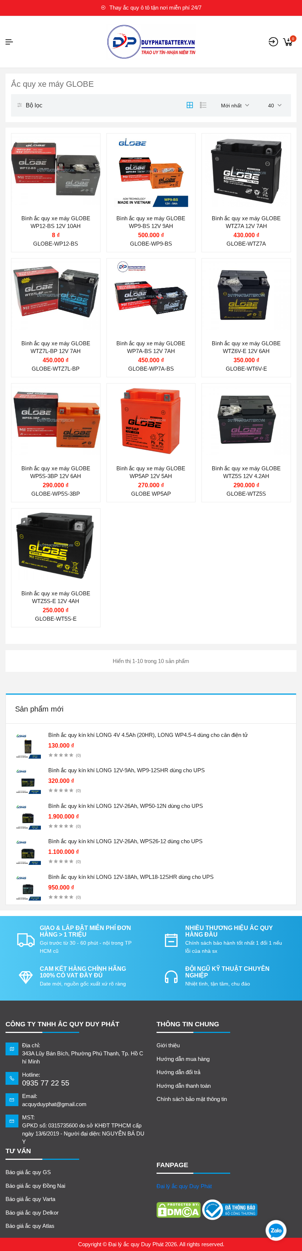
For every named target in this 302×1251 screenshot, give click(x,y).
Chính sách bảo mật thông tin (192, 1099)
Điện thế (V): (41, 161)
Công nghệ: (134, 190)
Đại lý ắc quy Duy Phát (184, 1186)
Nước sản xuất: (235, 190)
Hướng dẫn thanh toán (184, 1086)
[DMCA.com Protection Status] (179, 1210)
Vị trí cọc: (37, 190)
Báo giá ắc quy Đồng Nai (35, 1186)
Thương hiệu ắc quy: (51, 146)
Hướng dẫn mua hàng (183, 1059)
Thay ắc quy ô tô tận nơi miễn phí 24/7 (154, 7)
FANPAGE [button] (172, 1165)
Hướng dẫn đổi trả (178, 1072)
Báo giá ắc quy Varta (30, 1199)
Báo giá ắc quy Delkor (32, 1212)
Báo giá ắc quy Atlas (30, 1226)
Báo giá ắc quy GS (28, 1172)
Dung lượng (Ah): (47, 175)
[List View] (203, 105)
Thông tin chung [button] (188, 1024)
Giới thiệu (168, 1045)
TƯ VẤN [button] (18, 1151)
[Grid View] (189, 105)
